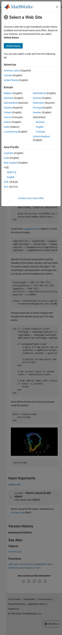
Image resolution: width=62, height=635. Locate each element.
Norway (37, 98)
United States (11, 80)
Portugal (37, 107)
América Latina (12, 70)
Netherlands (39, 93)
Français (40, 131)
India (6, 158)
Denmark (8, 98)
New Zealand (11, 162)
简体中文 (12, 172)
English (40, 126)
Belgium (8, 93)
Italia (6, 126)
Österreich (38, 102)
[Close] (57, 6)
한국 (6, 186)
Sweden (37, 112)
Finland (8, 112)
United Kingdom (41, 136)
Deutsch (40, 122)
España (8, 107)
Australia (8, 153)
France (7, 117)
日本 (6, 182)
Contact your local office (31, 198)
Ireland (7, 122)
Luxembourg (10, 131)
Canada (8, 75)
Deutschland (10, 102)
